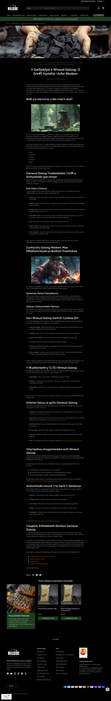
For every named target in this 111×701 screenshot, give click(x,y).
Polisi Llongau (60, 670)
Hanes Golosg (34, 561)
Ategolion (63, 15)
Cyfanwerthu (74, 15)
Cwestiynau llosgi (14, 23)
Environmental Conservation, (56, 62)
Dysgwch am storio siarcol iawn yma (71, 440)
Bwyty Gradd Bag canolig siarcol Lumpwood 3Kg (70, 609)
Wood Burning (69, 64)
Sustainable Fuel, (48, 64)
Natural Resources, (71, 62)
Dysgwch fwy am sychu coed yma (55, 420)
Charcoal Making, (34, 62)
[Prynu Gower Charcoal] (21, 598)
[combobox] (57, 8)
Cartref (9, 15)
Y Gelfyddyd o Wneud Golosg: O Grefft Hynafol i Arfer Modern (32, 23)
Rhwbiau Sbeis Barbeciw (44, 679)
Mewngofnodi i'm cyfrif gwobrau (65, 654)
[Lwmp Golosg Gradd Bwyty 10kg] (48, 594)
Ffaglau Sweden (42, 15)
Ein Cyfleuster (41, 658)
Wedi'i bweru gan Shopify (23, 693)
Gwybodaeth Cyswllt (62, 661)
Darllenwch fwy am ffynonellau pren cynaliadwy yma (45, 481)
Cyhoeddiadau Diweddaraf (88, 1)
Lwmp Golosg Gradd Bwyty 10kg (47, 608)
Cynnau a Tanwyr (54, 15)
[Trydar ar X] (33, 575)
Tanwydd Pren (41, 667)
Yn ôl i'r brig (55, 639)
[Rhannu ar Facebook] (37, 575)
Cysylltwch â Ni (84, 15)
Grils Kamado (40, 676)
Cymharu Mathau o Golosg (37, 558)
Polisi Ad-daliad (60, 667)
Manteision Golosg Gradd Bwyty (39, 563)
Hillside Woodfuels (14, 693)
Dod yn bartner (60, 651)
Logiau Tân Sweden (42, 670)
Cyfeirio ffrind (59, 658)
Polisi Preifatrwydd (61, 664)
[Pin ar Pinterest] (40, 575)
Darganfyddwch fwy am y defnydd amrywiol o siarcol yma (42, 521)
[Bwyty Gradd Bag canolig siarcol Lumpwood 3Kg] (71, 594)
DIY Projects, (43, 62)
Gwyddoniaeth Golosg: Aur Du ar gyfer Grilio (42, 556)
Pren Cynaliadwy (41, 661)
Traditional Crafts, (59, 64)
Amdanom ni (40, 651)
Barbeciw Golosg (31, 15)
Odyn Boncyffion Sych (19, 15)
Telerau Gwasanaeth (61, 673)
